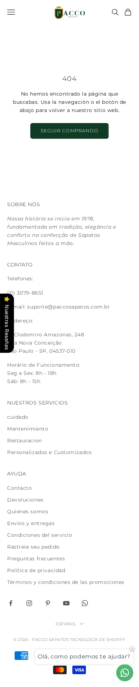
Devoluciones (25, 500)
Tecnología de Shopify (97, 639)
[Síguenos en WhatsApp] (84, 603)
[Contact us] (124, 672)
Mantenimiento (27, 429)
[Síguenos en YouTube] (66, 603)
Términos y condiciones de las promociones (65, 582)
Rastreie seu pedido (33, 547)
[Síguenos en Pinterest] (47, 603)
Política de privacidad (36, 570)
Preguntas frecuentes (36, 558)
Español (66, 623)
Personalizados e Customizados (49, 452)
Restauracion (24, 440)
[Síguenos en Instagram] (29, 603)
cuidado (18, 417)
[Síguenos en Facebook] (10, 603)
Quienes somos (27, 511)
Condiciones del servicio (39, 535)
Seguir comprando (69, 130)
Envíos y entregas (31, 523)
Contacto (19, 488)
